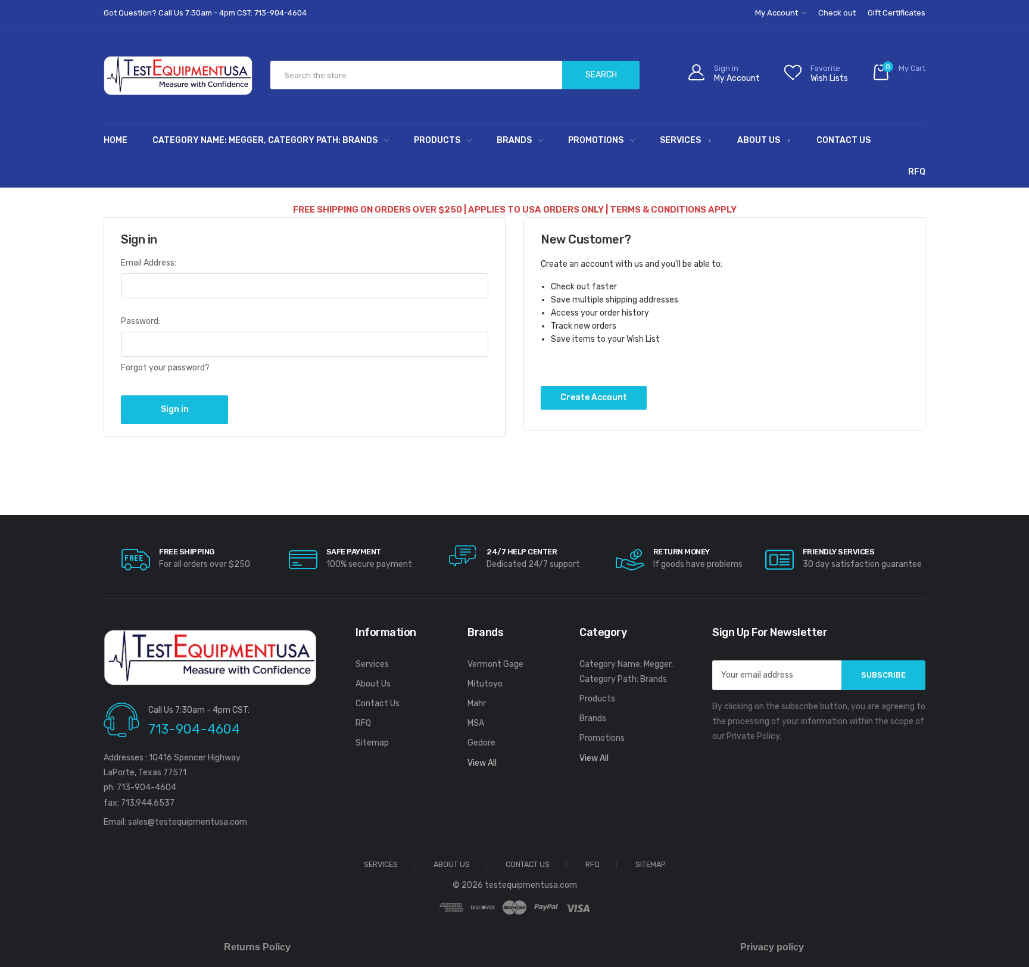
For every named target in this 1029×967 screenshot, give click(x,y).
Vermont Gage (495, 664)
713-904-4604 (194, 729)
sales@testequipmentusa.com (187, 822)
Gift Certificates (896, 12)
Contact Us (843, 140)
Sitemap (372, 743)
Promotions (595, 140)
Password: (140, 321)
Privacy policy (772, 947)
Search (601, 75)
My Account (777, 12)
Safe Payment (353, 551)
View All (482, 763)
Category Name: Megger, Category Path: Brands (265, 140)
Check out (837, 12)
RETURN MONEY (681, 551)
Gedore (481, 743)
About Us (758, 140)
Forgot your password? (165, 368)
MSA (475, 723)
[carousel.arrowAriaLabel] (135, 560)
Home (115, 140)
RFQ (916, 172)
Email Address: (148, 263)
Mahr (476, 703)
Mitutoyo (485, 684)
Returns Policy (257, 947)
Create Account (593, 397)
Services (680, 140)
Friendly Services (839, 551)
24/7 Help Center (522, 551)
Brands (514, 140)
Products (437, 140)
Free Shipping (186, 551)
